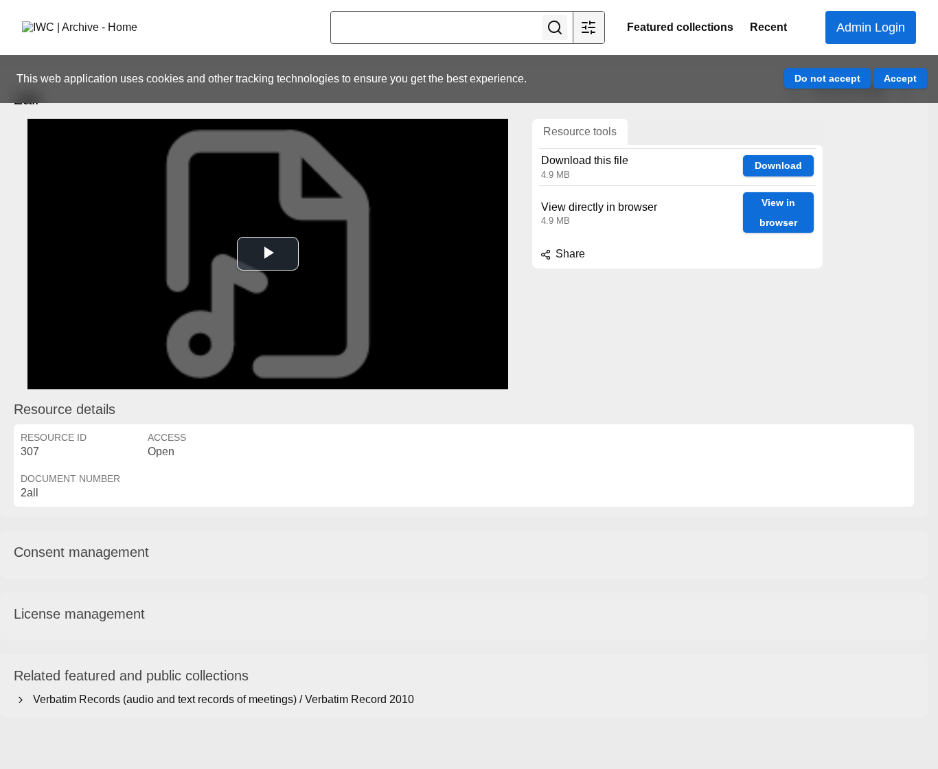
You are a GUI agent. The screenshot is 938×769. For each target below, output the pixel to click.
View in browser (778, 212)
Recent (768, 27)
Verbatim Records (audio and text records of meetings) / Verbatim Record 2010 (220, 699)
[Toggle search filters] (588, 27)
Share (569, 254)
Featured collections (680, 27)
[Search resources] (554, 27)
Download (778, 165)
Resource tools (580, 131)
